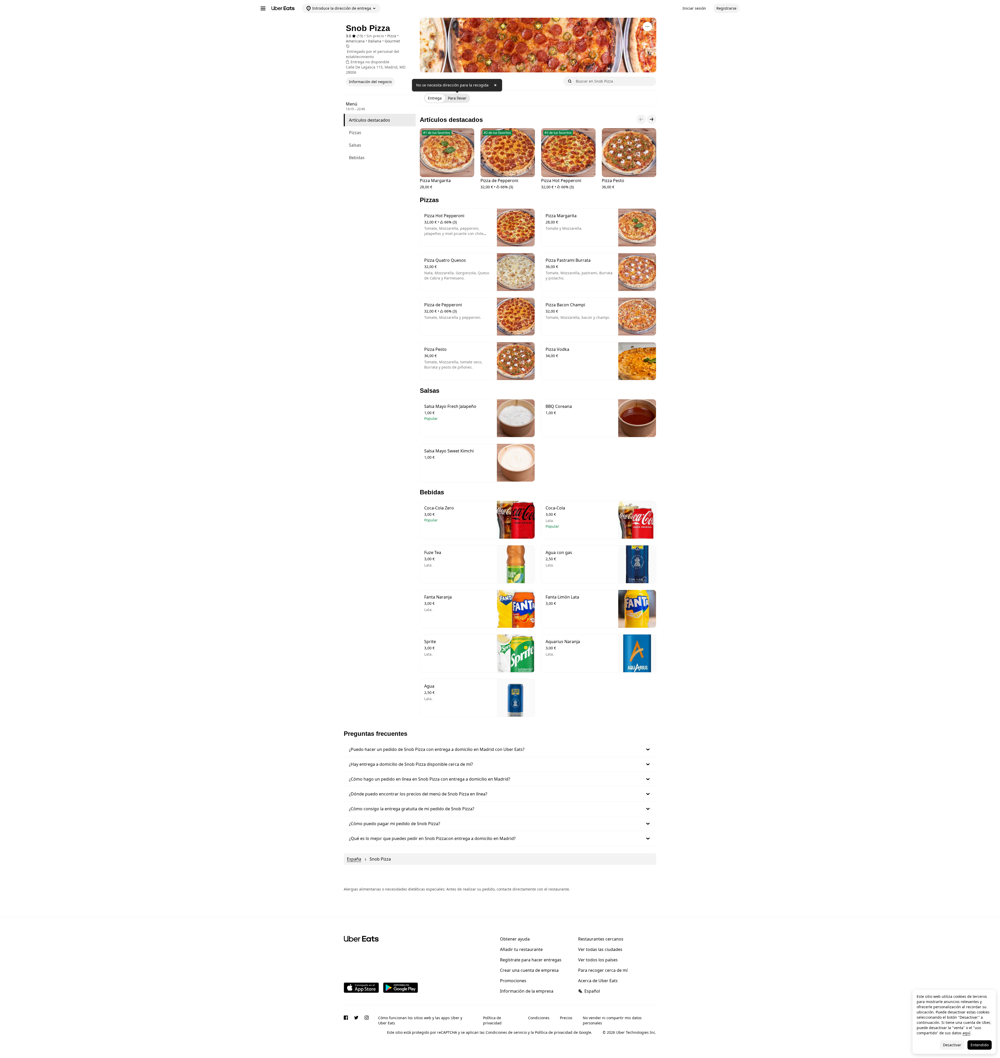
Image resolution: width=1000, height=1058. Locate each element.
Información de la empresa (526, 991)
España (354, 859)
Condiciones (538, 1017)
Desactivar (952, 1044)
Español (592, 991)
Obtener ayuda (515, 939)
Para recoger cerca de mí (603, 970)
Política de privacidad (492, 1020)
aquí (966, 1032)
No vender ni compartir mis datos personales (612, 1020)
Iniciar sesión (694, 8)
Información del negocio (370, 81)
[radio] (434, 98)
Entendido (980, 1044)
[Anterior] (641, 119)
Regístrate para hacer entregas (530, 960)
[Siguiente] (651, 119)
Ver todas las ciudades (600, 949)
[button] (500, 749)
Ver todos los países (598, 960)
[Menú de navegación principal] (263, 8)
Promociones (513, 981)
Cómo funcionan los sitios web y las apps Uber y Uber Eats (420, 1020)
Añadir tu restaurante (521, 949)
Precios (566, 1017)
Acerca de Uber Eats (598, 981)
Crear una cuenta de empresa (529, 970)
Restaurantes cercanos (600, 939)
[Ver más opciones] (647, 26)
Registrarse (726, 8)
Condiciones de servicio (506, 1032)
